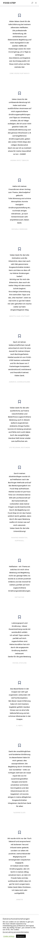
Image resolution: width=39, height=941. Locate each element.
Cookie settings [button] (8, 936)
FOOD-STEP (9, 3)
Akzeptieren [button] (20, 936)
